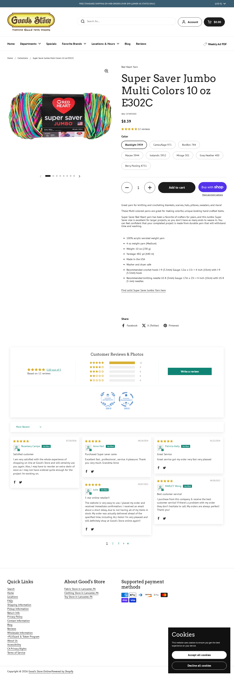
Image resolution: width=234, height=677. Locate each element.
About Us (12, 640)
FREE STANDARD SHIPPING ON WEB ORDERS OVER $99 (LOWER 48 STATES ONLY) (117, 3)
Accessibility (14, 644)
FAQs (10, 600)
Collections (23, 58)
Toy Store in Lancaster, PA (78, 596)
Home (10, 58)
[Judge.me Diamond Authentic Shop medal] (108, 399)
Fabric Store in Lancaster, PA (80, 589)
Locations (12, 596)
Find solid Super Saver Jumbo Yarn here (143, 290)
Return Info (13, 612)
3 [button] (118, 543)
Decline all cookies (199, 665)
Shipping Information (19, 604)
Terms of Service (16, 652)
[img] (21, 441)
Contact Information (18, 620)
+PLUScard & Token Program (23, 636)
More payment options (212, 195)
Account (193, 22)
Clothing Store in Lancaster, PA (81, 593)
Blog (9, 624)
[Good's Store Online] (31, 22)
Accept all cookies (199, 655)
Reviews (11, 628)
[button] (214, 22)
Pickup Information (18, 608)
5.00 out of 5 (53, 369)
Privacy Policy (14, 616)
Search (11, 589)
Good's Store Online (40, 671)
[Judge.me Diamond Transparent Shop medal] (126, 399)
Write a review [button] (190, 371)
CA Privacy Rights (17, 648)
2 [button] (113, 543)
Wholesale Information (20, 632)
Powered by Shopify (62, 671)
